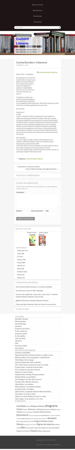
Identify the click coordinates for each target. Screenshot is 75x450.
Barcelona (26, 409)
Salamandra (37, 428)
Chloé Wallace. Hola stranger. (24, 360)
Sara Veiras (19, 290)
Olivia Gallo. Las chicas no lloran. (25, 394)
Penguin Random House (43, 421)
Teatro (19, 277)
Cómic (19, 253)
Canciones (37, 22)
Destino (43, 412)
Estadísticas (37, 10)
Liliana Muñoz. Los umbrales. (24, 384)
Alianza (42, 406)
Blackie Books (46, 409)
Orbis (32, 421)
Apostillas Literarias (21, 319)
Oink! (16, 343)
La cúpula (52, 415)
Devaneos (18, 326)
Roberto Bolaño (29, 428)
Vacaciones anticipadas (22, 352)
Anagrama (51, 406)
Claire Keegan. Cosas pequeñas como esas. (29, 399)
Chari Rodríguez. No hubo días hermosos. (28, 379)
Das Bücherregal (20, 324)
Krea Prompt (20, 287)
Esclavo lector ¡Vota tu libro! (37, 232)
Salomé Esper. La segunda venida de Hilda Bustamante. (33, 391)
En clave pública (20, 336)
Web (47, 211)
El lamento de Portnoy (22, 328)
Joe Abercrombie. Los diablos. (24, 389)
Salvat (43, 428)
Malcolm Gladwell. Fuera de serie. (33, 297)
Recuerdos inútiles (21, 346)
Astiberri (20, 409)
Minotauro (44, 418)
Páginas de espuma (45, 424)
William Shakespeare (44, 431)
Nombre (19, 211)
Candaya (58, 409)
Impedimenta (45, 415)
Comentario (20, 192)
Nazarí (40, 159)
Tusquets (34, 430)
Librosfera (18, 341)
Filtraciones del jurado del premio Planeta (35, 300)
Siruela (19, 431)
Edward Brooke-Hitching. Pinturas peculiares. (30, 374)
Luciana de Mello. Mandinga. (34, 290)
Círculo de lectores (27, 412)
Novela (19, 271)
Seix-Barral (49, 428)
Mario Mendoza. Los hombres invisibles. (39, 287)
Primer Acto (33, 424)
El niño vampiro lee (21, 331)
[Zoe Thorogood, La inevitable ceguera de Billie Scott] (42, 245)
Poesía (19, 274)
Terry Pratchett (25, 431)
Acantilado (21, 406)
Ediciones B (22, 415)
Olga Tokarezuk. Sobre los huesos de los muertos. (39, 304)
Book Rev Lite (41, 444)
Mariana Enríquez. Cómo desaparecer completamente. (32, 357)
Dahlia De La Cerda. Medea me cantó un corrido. (30, 396)
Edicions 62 (31, 415)
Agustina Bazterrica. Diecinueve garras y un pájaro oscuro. (34, 355)
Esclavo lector (37, 5)
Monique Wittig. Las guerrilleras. (25, 377)
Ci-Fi (18, 256)
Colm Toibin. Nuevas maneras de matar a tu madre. (31, 365)
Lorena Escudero (31, 159)
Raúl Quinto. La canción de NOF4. (28, 166)
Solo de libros (19, 348)
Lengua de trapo (25, 418)
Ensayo (19, 262)
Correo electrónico (37, 211)
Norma (18, 421)
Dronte (48, 412)
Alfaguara (35, 406)
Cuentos (20, 259)
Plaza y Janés (27, 424)
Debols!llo (36, 412)
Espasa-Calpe (38, 415)
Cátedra (19, 412)
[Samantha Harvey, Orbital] (32, 245)
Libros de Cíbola (20, 338)
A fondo (28, 406)
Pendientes (37, 16)
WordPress (57, 444)
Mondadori (52, 418)
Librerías (20, 265)
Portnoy (18, 304)
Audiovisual (21, 250)
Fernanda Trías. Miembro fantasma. (26, 382)
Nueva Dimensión (25, 421)
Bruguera (53, 409)
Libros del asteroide (36, 418)
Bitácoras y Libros (34, 409)
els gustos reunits (21, 333)
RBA (23, 427)
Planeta (20, 424)
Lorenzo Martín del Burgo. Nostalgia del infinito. (42, 169)
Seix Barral (55, 428)
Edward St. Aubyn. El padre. (24, 372)
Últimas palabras (20, 321)
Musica (19, 268)
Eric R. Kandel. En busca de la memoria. (27, 369)
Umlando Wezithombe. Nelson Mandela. (28, 362)
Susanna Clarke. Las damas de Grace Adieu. (29, 367)
